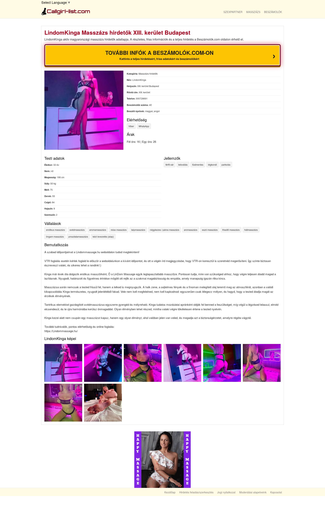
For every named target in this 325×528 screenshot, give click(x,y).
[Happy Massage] (162, 459)
